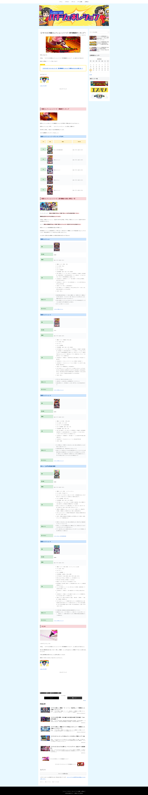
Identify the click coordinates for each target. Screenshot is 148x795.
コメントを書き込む (63, 773)
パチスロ (68, 791)
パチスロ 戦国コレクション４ (59, 620)
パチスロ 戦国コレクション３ (59, 460)
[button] (74, 698)
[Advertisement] (63, 98)
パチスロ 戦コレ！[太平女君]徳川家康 (60, 536)
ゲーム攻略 (78, 791)
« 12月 (90, 74)
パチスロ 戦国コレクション (58, 309)
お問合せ (83, 791)
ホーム (64, 791)
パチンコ (73, 791)
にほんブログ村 (43, 85)
